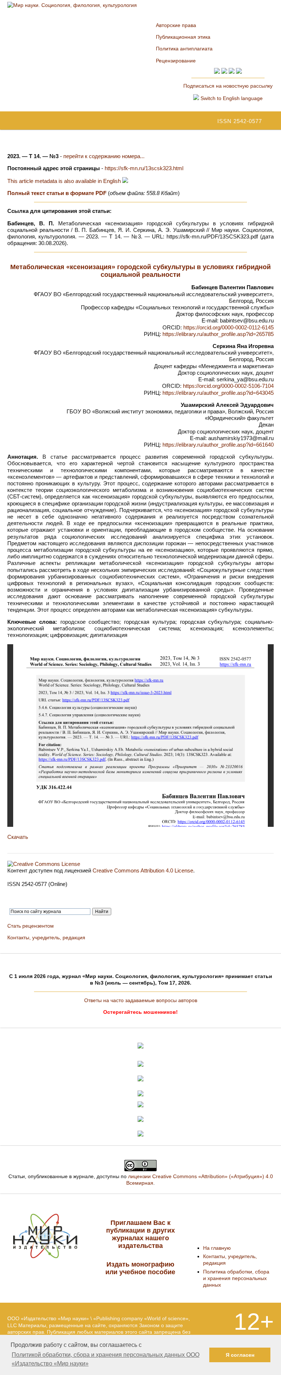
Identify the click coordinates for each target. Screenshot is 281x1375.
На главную (217, 1248)
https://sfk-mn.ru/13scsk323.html (144, 168)
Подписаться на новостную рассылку (228, 86)
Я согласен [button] (240, 1355)
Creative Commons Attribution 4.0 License (143, 870)
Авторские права (176, 25)
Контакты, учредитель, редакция (46, 937)
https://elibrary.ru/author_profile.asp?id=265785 (218, 334)
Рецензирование (176, 61)
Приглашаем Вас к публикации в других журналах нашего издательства (140, 1234)
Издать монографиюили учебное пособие (140, 1268)
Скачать (17, 837)
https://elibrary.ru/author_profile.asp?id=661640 (218, 445)
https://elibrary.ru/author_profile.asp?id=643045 (218, 393)
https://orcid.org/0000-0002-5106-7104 (228, 386)
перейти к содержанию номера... (104, 156)
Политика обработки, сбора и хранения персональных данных (236, 1278)
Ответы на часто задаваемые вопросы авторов (140, 1000)
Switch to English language (231, 98)
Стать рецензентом (30, 926)
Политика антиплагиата (184, 48)
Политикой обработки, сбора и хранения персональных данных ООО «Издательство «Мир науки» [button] (105, 1359)
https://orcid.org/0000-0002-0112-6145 (228, 327)
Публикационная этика (183, 37)
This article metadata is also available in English (64, 181)
